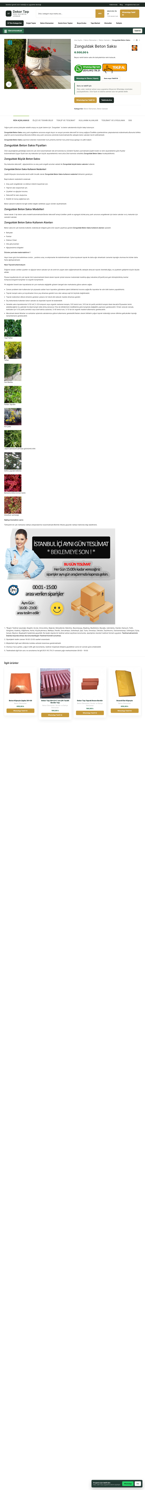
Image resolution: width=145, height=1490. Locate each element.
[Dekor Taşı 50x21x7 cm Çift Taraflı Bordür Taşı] (55, 683)
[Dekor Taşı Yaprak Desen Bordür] (90, 683)
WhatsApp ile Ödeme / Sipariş (87, 78)
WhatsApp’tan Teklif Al (85, 100)
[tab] (21, 119)
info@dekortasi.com (132, 5)
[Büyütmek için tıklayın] (9, 84)
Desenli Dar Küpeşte (124, 701)
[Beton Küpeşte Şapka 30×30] (20, 683)
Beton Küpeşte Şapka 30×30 (20, 701)
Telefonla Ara (106, 100)
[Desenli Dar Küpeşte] (125, 683)
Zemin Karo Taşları (65, 23)
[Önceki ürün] (134, 40)
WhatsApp (128, 1484)
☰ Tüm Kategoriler (14, 23)
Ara (100, 13)
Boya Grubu (81, 23)
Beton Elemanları (47, 23)
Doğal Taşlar (31, 23)
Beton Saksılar (104, 40)
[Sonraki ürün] (139, 40)
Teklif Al (137, 31)
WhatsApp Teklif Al (128, 13)
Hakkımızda (113, 5)
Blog (121, 5)
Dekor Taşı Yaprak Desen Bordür (90, 701)
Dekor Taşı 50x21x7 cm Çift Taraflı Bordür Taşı (55, 702)
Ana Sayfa (78, 40)
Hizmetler (108, 23)
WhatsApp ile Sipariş (27, 671)
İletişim (119, 23)
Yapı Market (95, 23)
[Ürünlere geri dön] (136, 40)
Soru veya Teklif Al (111, 78)
